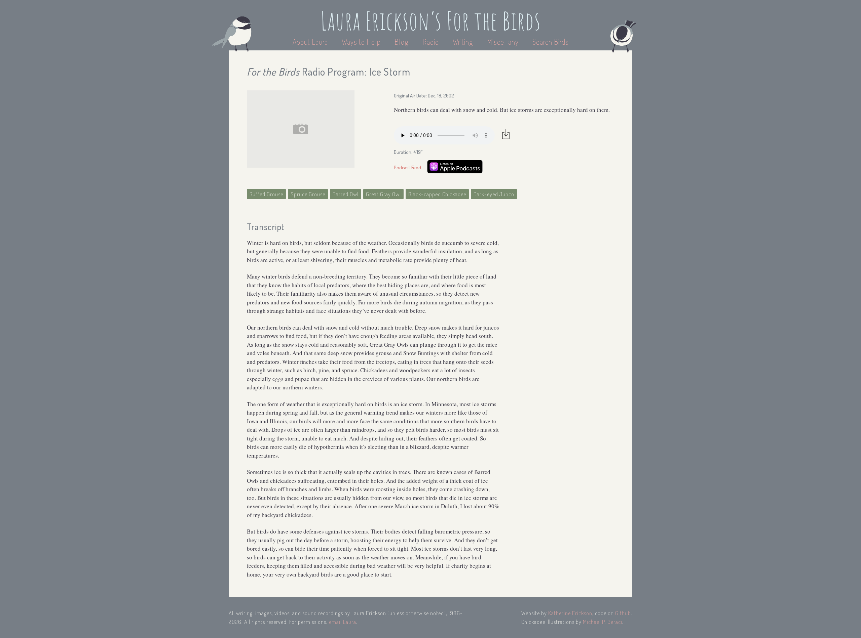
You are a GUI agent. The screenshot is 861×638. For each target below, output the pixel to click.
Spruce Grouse (308, 194)
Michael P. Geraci (602, 621)
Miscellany (503, 41)
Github (623, 612)
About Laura (311, 41)
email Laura (342, 621)
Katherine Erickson (570, 612)
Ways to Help (362, 41)
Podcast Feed (407, 167)
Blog (402, 41)
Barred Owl (346, 194)
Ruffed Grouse (266, 194)
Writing (463, 41)
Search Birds (550, 41)
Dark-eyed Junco (494, 194)
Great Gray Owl (383, 194)
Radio (431, 41)
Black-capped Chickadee (437, 194)
